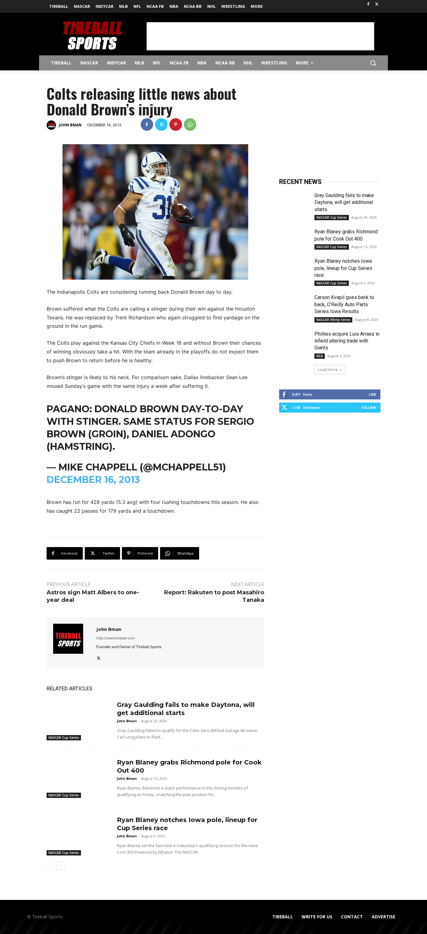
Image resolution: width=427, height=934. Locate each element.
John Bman (70, 125)
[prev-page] (50, 866)
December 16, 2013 (93, 479)
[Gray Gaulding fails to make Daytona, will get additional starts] (79, 718)
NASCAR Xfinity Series (333, 319)
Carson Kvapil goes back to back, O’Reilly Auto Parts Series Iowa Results (344, 304)
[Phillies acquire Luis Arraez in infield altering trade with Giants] (294, 341)
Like (372, 394)
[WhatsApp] (190, 124)
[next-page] (60, 866)
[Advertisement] (260, 36)
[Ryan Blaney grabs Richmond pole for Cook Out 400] (79, 775)
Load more (328, 369)
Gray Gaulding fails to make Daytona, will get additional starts (344, 202)
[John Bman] (52, 125)
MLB (319, 356)
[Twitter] (376, 4)
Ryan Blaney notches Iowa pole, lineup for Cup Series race (343, 268)
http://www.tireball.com (115, 638)
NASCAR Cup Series (63, 737)
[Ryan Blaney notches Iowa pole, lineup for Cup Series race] (79, 833)
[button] (372, 62)
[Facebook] (368, 4)
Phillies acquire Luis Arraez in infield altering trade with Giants (346, 341)
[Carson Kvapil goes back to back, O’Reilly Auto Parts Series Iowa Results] (294, 304)
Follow (368, 407)
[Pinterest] (175, 124)
